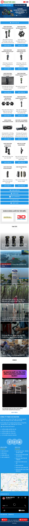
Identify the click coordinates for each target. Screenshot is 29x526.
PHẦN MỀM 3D (5, 455)
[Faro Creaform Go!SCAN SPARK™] (7, 174)
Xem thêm (14, 412)
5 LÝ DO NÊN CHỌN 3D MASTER (8, 435)
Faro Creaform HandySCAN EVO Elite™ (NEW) (21, 75)
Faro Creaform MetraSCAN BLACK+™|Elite (8, 98)
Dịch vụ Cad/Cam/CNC (22, 467)
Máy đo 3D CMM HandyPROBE (21, 144)
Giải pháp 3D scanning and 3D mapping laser (21, 121)
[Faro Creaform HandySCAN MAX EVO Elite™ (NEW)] (7, 33)
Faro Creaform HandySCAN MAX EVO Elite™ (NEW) (7, 28)
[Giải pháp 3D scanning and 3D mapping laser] (21, 127)
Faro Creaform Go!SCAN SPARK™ (7, 167)
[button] (14, 22)
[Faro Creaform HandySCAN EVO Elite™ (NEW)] (21, 80)
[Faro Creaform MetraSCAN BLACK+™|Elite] (7, 104)
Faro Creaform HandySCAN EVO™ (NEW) (21, 51)
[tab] (14, 22)
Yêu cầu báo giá (19, 5)
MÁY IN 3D (4, 453)
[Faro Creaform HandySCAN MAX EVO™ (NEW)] (21, 104)
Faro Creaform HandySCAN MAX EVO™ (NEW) (21, 98)
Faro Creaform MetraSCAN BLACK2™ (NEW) (21, 28)
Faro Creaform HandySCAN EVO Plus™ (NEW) (8, 51)
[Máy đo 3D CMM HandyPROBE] (21, 150)
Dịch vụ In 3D (19, 465)
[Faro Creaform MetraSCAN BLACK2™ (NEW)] (21, 33)
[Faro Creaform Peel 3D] (21, 174)
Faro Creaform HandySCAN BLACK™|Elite (8, 145)
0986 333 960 (7, 5)
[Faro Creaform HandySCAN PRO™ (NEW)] (7, 80)
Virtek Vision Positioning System (7, 121)
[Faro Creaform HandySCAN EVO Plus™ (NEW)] (7, 57)
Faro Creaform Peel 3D (21, 167)
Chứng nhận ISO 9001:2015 (8, 431)
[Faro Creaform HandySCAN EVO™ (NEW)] (21, 57)
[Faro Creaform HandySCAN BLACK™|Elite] (7, 150)
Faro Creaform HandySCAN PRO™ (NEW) (7, 75)
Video (14, 360)
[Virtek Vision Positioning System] (7, 127)
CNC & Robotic (5, 457)
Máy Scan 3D (4, 451)
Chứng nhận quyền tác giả (8, 429)
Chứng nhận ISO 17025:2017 (8, 433)
